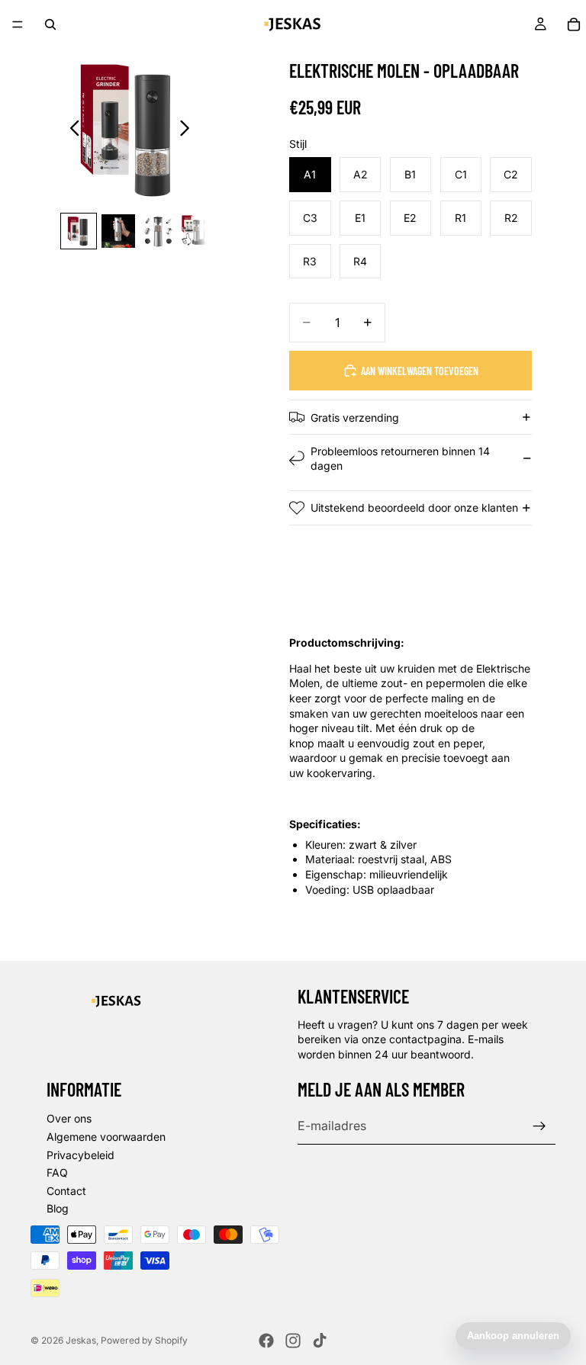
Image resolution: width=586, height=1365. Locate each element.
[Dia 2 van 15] (118, 231)
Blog (58, 1208)
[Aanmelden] (539, 1126)
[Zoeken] (50, 24)
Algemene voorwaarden (106, 1136)
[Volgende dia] (189, 129)
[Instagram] (293, 1340)
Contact (66, 1190)
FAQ (57, 1172)
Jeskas (81, 1340)
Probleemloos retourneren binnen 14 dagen (400, 459)
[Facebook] (266, 1340)
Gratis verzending (355, 417)
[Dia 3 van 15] (158, 231)
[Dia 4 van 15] (197, 231)
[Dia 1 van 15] (78, 231)
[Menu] (17, 24)
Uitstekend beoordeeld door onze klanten (414, 507)
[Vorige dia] (70, 129)
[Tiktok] (320, 1340)
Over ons (69, 1118)
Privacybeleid (80, 1154)
